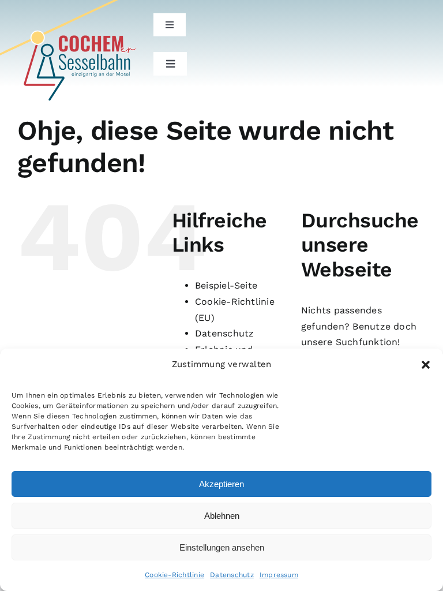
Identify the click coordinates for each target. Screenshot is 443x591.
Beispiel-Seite (226, 285)
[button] (425, 365)
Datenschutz (232, 575)
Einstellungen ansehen (221, 547)
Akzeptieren (221, 484)
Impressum (279, 575)
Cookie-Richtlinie (174, 575)
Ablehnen (221, 516)
